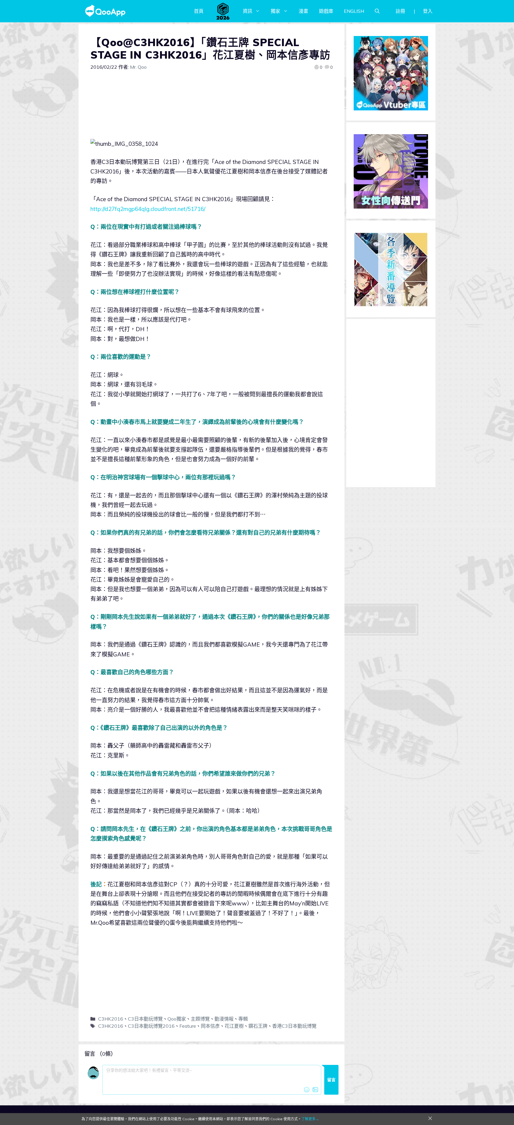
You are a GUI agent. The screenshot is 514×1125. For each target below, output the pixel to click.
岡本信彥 (210, 1026)
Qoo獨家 (176, 1019)
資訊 (247, 11)
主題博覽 (200, 1019)
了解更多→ (310, 1119)
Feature (187, 1026)
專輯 (243, 1019)
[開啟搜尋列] (377, 11)
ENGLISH (354, 11)
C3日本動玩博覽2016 (151, 1026)
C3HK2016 (110, 1019)
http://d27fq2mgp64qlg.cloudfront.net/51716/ (147, 208)
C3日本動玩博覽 (145, 1019)
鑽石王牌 (257, 1026)
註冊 (400, 11)
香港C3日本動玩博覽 (294, 1026)
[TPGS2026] (223, 11)
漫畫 (303, 11)
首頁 (198, 11)
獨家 (275, 11)
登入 (427, 11)
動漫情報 (224, 1019)
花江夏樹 (234, 1026)
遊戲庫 (326, 11)
